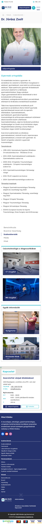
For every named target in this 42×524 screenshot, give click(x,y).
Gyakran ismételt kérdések (9, 471)
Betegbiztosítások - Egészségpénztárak (13, 469)
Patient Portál (8, 2)
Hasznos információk (7, 464)
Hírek (6, 241)
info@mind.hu (16, 389)
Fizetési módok (6, 466)
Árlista (3, 462)
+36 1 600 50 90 (16, 387)
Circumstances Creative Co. (24, 517)
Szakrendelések (6, 444)
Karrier (3, 491)
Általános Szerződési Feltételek (25, 506)
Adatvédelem (19, 499)
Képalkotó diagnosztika (8, 451)
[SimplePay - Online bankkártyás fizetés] (21, 522)
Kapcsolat (18, 508)
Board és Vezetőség (12, 231)
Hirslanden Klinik (6, 455)
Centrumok (4, 446)
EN (39, 2)
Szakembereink (10, 234)
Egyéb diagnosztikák (7, 453)
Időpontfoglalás (8, 69)
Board (3, 480)
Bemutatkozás (10, 227)
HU (36, 2)
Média (6, 238)
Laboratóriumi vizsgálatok (9, 448)
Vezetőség (4, 482)
